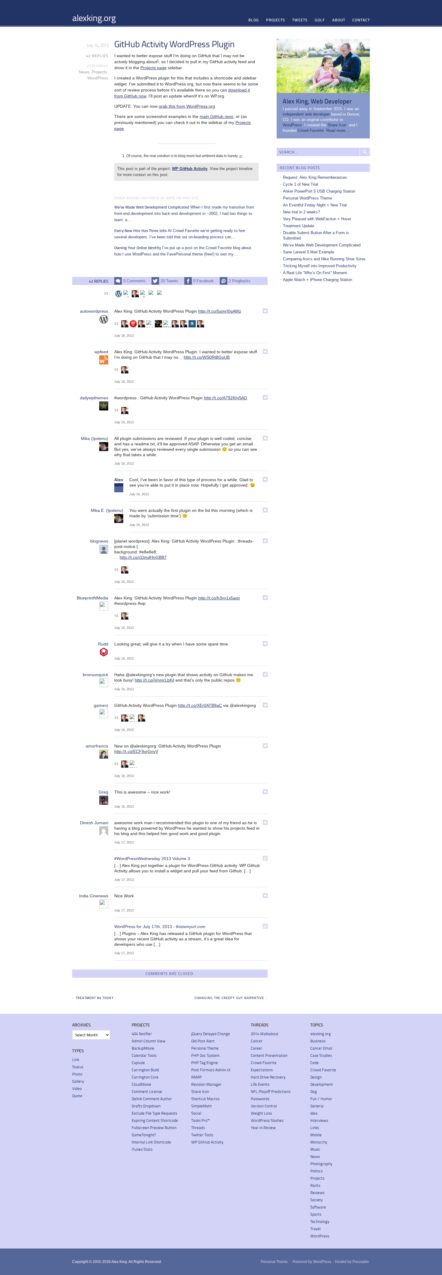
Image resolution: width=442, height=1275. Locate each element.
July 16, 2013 (124, 335)
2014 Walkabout (264, 1033)
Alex (118, 479)
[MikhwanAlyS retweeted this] (167, 324)
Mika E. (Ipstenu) (107, 510)
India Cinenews (93, 895)
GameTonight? (144, 1134)
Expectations (262, 1069)
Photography (321, 1163)
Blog (253, 20)
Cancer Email (321, 1048)
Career (256, 1048)
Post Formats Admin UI (210, 1069)
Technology (319, 1221)
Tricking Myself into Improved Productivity (320, 266)
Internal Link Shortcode (151, 1142)
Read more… (337, 130)
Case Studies (321, 1055)
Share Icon (336, 125)
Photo (77, 1074)
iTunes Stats (142, 1149)
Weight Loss (261, 1113)
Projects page (153, 67)
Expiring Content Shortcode (155, 1120)
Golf (320, 20)
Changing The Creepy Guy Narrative (229, 997)
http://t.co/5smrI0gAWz (219, 311)
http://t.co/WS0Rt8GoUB (207, 357)
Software (318, 1207)
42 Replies (97, 55)
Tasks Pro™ (200, 1120)
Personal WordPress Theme (307, 198)
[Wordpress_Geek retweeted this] (192, 324)
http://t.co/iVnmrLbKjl (154, 680)
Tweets (300, 20)
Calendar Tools (144, 1055)
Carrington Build (145, 1069)
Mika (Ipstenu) (94, 438)
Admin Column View (148, 1041)
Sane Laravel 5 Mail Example (308, 252)
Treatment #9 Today (95, 997)
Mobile (316, 1134)
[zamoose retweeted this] (152, 293)
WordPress (97, 78)
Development (321, 1084)
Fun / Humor (321, 1098)
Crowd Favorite (311, 130)
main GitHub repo (216, 116)
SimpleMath (201, 1106)
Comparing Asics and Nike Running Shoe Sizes (324, 259)
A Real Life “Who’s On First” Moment (315, 273)
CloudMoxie (141, 1084)
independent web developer (306, 114)
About (338, 20)
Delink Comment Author (152, 1098)
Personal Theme (205, 1048)
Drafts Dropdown (146, 1106)
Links (314, 1127)
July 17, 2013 (124, 842)
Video (77, 1088)
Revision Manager (206, 1084)
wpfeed (101, 351)
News (84, 72)
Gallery (78, 1081)
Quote (77, 1095)
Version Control (264, 1106)
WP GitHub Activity (189, 168)
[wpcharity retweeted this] (133, 324)
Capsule (138, 1062)
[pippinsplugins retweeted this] (158, 324)
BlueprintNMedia (92, 598)
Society (316, 1199)
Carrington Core (145, 1077)
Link (75, 1059)
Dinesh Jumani (94, 822)
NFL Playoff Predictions (270, 1091)
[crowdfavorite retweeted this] (160, 293)
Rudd (103, 644)
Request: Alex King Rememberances (315, 177)
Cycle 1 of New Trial (300, 184)
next (363, 66)
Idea (314, 1113)
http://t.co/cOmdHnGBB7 (143, 557)
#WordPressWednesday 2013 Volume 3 (152, 858)
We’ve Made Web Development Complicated (322, 245)
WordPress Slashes (267, 1120)
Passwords (260, 1098)
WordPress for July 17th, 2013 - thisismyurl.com (159, 926)
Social (196, 1113)
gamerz (101, 705)
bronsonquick (95, 674)
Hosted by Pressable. (352, 1262)
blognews (99, 541)
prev (282, 66)
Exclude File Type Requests (154, 1113)
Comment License (147, 1091)
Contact (361, 20)
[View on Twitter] (265, 310)
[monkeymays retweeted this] (133, 764)
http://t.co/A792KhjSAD (225, 397)
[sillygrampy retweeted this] (144, 293)
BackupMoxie (143, 1048)
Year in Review (263, 1127)
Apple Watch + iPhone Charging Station (317, 279)
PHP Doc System (205, 1055)
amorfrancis (97, 746)
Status (77, 1066)
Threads (198, 1127)
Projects (275, 20)
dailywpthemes (94, 397)
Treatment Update (298, 226)
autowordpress (94, 311)
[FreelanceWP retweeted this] (118, 293)
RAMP (196, 1077)
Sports (315, 1214)
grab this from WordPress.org (187, 106)
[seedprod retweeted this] (150, 324)
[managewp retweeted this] (133, 718)
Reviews (317, 1192)
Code (314, 1062)
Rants (315, 1185)
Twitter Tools (202, 1134)
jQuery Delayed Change (210, 1033)
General (317, 1106)
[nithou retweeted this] (127, 293)
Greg (103, 792)
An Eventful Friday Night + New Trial (315, 205)
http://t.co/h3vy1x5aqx (219, 598)
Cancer (256, 1041)
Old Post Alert (203, 1041)
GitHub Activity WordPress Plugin (174, 43)
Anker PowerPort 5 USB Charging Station (319, 191)
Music (315, 1149)
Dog (313, 1091)
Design (316, 1077)
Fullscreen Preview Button (154, 1127)
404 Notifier (142, 1033)
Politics (316, 1171)
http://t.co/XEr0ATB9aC (200, 705)
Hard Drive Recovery (268, 1077)
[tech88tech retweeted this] (135, 293)
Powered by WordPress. (312, 1262)
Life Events (260, 1084)
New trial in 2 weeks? (301, 212)
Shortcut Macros (205, 1098)
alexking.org (94, 17)
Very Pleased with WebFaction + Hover (317, 219)
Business (317, 1041)
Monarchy (318, 1142)
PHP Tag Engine (204, 1062)
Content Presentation (269, 1055)
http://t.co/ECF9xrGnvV (136, 751)
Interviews (319, 1120)
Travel (315, 1228)
